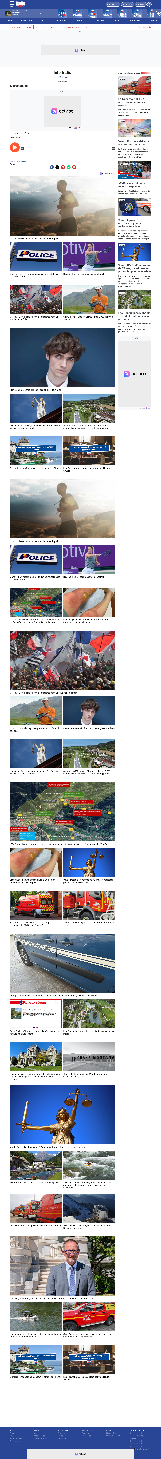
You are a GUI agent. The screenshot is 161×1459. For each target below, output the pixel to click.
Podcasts (81, 21)
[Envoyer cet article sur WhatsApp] (68, 168)
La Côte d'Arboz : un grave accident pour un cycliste (132, 102)
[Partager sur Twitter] (56, 168)
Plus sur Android (113, 1436)
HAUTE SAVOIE (17, 27)
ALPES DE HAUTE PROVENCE (77, 27)
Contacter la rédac (42, 1438)
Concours (100, 21)
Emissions (62, 1436)
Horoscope (135, 21)
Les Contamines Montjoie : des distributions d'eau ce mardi (134, 316)
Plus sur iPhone (112, 1433)
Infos (44, 21)
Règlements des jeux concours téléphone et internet (139, 1449)
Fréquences (14, 1441)
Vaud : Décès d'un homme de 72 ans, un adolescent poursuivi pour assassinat (134, 268)
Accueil (8, 21)
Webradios (61, 21)
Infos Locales (39, 1436)
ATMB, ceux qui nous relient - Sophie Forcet (132, 185)
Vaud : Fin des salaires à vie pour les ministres (133, 143)
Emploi (153, 21)
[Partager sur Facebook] (51, 168)
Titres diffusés (16, 1438)
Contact (13, 1433)
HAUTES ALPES (57, 27)
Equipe (13, 1436)
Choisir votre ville (145, 27)
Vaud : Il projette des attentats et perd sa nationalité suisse (131, 223)
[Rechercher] (149, 4)
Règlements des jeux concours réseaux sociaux (138, 1435)
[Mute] (40, 13)
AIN (37, 27)
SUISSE (44, 27)
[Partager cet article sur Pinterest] (62, 168)
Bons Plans (27, 21)
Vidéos (117, 21)
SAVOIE (29, 27)
